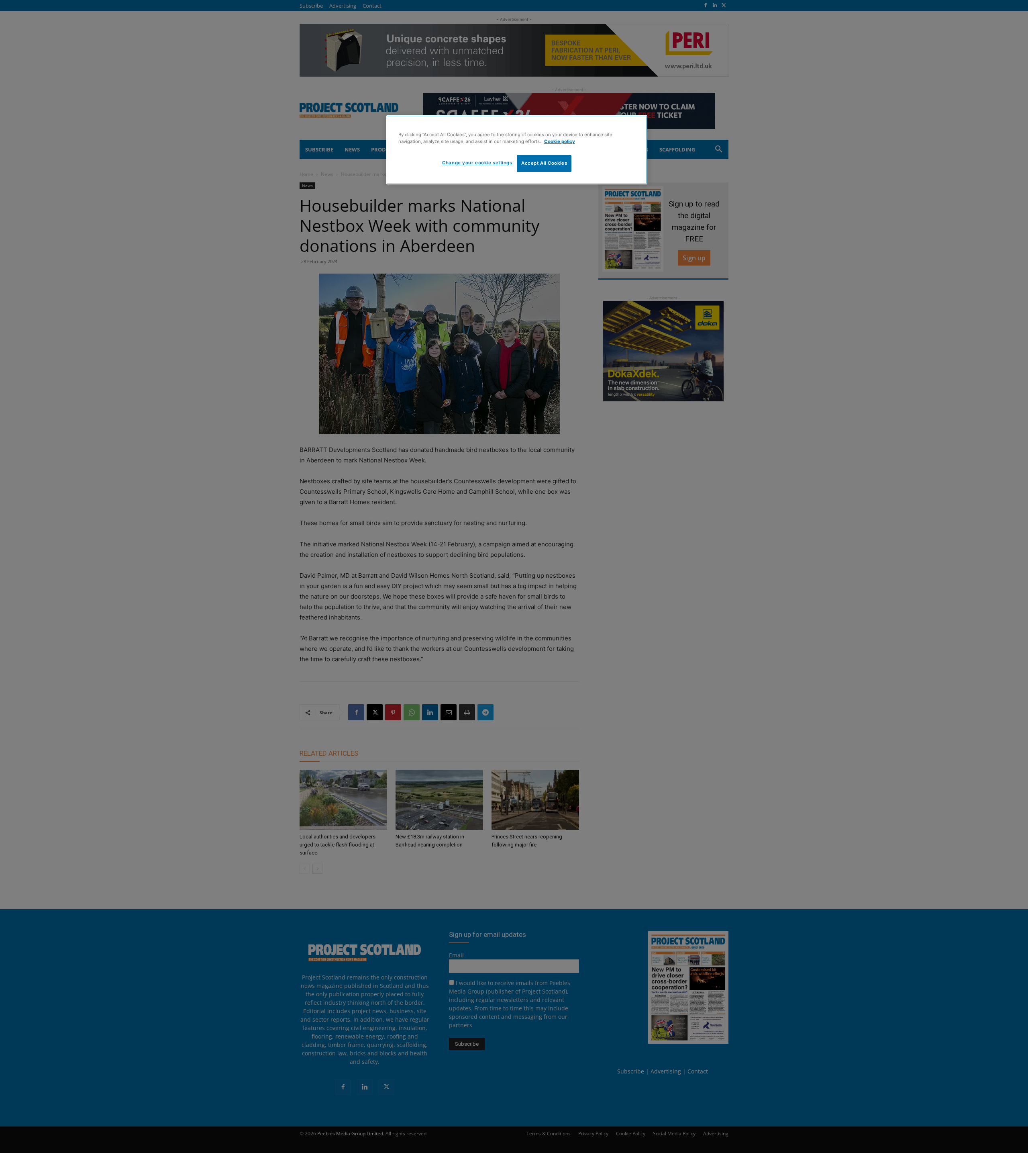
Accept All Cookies (544, 163)
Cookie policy (559, 141)
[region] (516, 149)
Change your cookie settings (477, 163)
